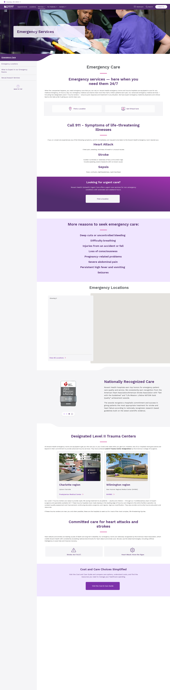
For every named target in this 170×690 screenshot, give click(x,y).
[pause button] (72, 414)
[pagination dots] (64, 413)
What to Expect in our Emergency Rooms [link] (14, 71)
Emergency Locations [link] (9, 64)
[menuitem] (18, 64)
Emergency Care (9, 57)
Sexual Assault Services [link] (10, 78)
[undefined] (77, 108)
